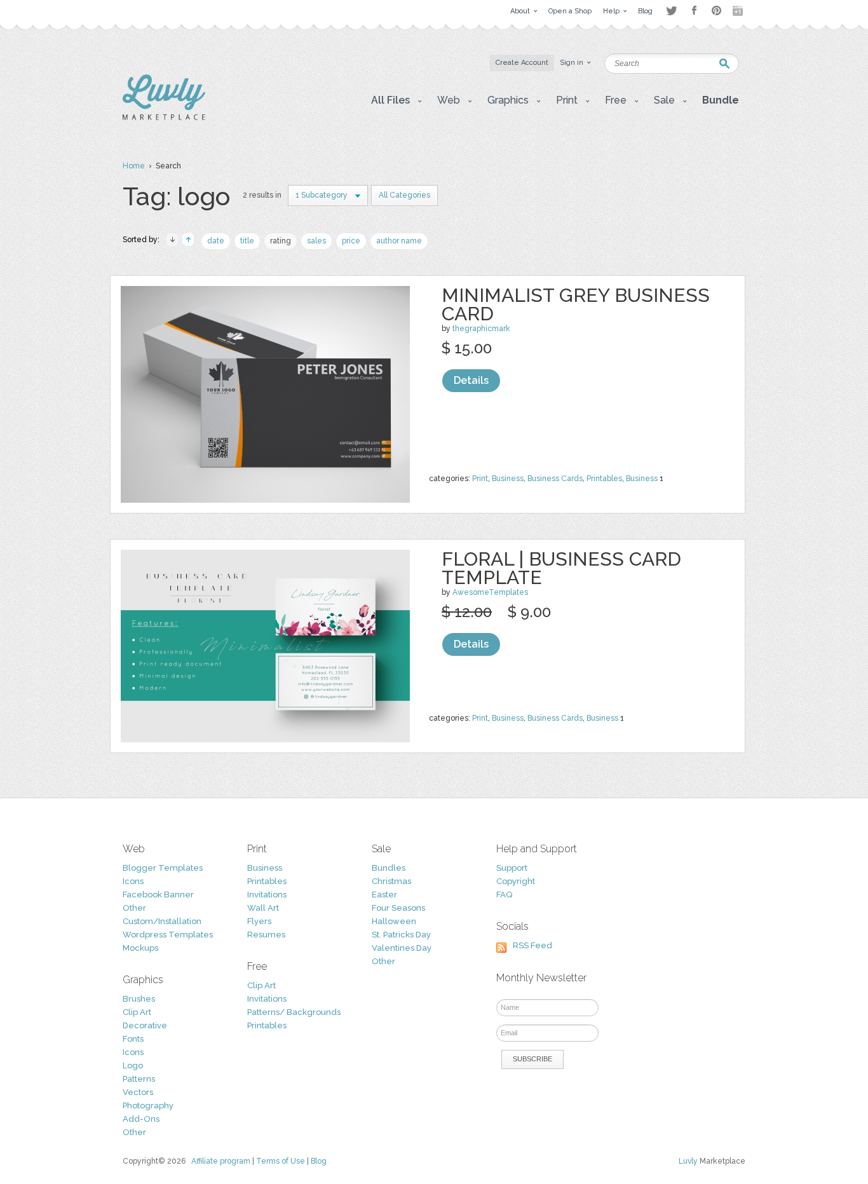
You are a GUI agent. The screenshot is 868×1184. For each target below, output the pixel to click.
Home (134, 165)
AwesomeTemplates (490, 592)
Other (134, 908)
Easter (384, 894)
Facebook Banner (158, 894)
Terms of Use (280, 1161)
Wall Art (263, 908)
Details (471, 380)
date (215, 240)
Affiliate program (220, 1161)
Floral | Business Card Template (561, 568)
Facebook (694, 11)
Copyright (515, 881)
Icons (133, 881)
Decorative (145, 1025)
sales (316, 240)
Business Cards (555, 478)
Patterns (139, 1079)
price (351, 240)
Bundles (388, 868)
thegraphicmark (481, 328)
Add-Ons (141, 1119)
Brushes (139, 999)
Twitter (671, 10)
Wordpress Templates (168, 934)
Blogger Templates (163, 868)
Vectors (138, 1092)
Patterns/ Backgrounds (294, 1012)
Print (480, 478)
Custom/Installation (162, 921)
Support (511, 868)
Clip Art (137, 1012)
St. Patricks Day (401, 934)
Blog (319, 1161)
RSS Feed (532, 945)
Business (508, 478)
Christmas (391, 881)
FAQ (504, 894)
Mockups (140, 948)
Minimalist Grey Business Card (576, 304)
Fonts (133, 1039)
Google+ (739, 11)
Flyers (259, 921)
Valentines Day (401, 948)
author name (399, 240)
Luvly (688, 1161)
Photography (148, 1105)
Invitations (267, 894)
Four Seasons (398, 908)
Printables (604, 478)
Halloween (394, 921)
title (247, 240)
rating (280, 240)
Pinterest (716, 10)
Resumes (266, 934)
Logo (133, 1065)
